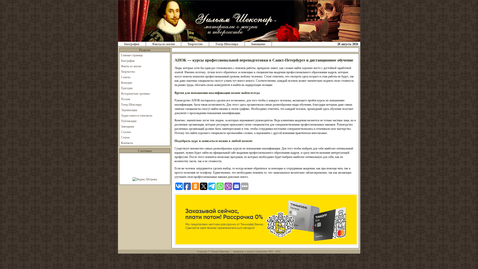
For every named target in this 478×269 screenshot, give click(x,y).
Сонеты (125, 77)
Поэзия (125, 99)
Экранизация (129, 110)
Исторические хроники (135, 93)
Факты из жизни (163, 44)
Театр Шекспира (226, 44)
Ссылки (126, 132)
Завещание (258, 44)
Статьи (125, 137)
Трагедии (126, 88)
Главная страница (132, 55)
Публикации (128, 121)
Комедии (126, 82)
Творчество (195, 44)
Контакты (127, 143)
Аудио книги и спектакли (136, 115)
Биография (131, 44)
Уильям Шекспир (220, 251)
